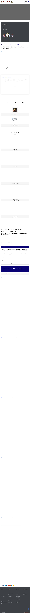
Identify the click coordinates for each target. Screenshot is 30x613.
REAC (2, 260)
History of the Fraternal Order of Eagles (7, 263)
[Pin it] (8, 585)
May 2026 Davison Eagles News (18, 602)
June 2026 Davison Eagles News (18, 599)
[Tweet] (5, 585)
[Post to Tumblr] (7, 585)
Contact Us (2, 594)
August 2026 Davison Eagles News (18, 594)
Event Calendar (3, 596)
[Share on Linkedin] (10, 585)
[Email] (13, 585)
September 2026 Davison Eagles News (18, 591)
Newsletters (2, 601)
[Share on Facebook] (3, 585)
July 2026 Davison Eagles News (18, 597)
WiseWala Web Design (11, 605)
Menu (26, 1)
